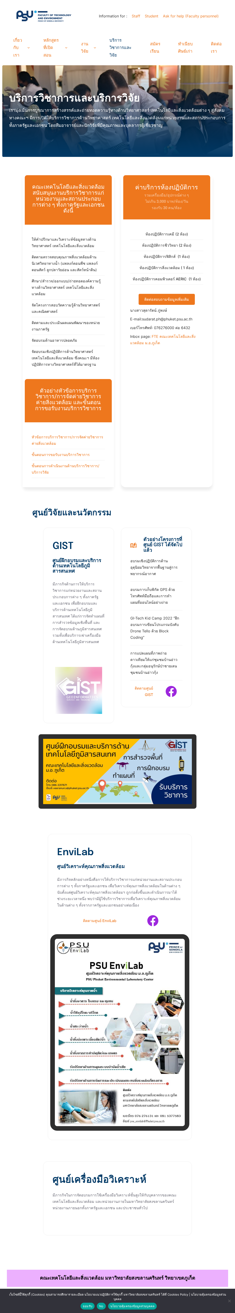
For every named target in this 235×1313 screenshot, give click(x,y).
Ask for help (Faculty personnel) (191, 16)
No (101, 1306)
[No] (229, 1301)
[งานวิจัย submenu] (95, 47)
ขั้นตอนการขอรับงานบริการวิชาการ (61, 454)
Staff (136, 16)
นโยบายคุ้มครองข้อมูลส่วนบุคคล (132, 1306)
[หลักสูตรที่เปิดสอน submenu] (66, 47)
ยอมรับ (87, 1306)
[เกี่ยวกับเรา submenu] (28, 47)
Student (151, 16)
